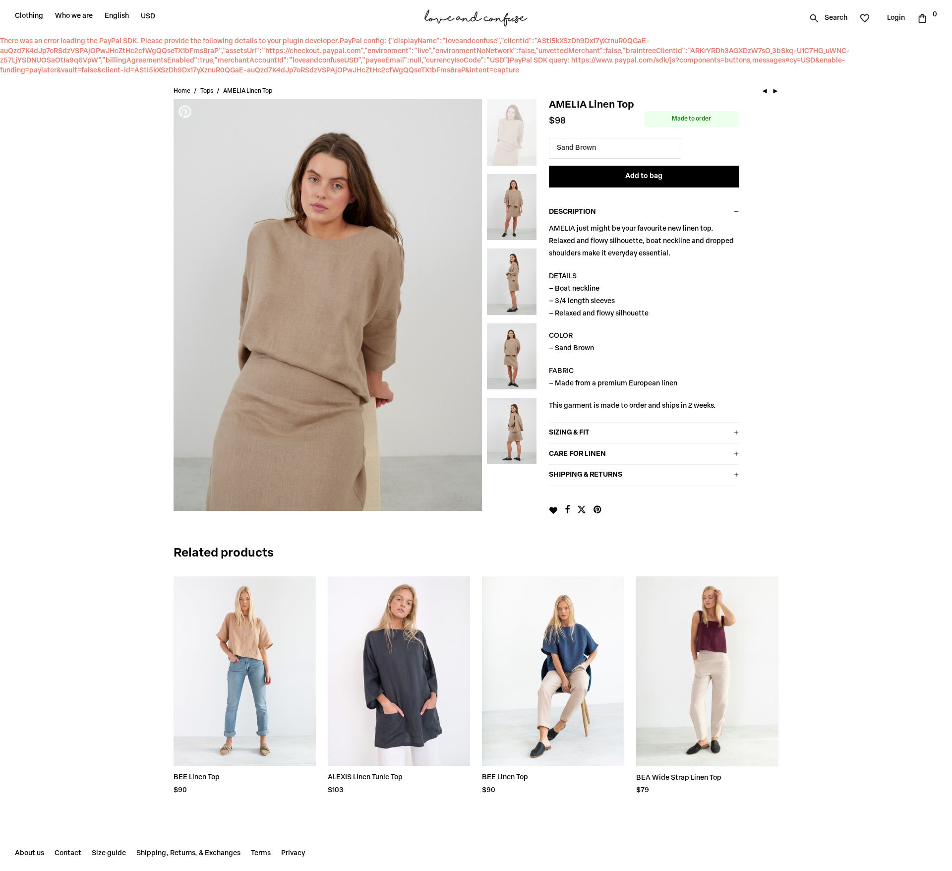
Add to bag (643, 176)
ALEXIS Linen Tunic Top (365, 777)
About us (29, 853)
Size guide (109, 853)
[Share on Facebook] (567, 510)
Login (896, 18)
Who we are (74, 16)
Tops (206, 91)
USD (148, 16)
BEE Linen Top (197, 777)
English (117, 16)
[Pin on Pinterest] (598, 510)
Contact (68, 853)
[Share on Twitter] (581, 510)
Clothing (29, 16)
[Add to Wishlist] (553, 510)
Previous (186, 305)
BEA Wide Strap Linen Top (678, 778)
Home (182, 91)
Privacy (293, 853)
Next (469, 305)
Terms (261, 853)
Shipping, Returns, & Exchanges (188, 853)
